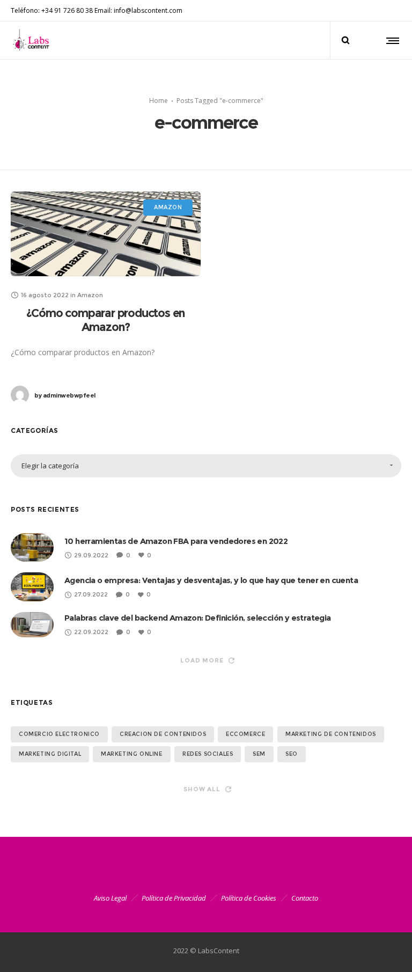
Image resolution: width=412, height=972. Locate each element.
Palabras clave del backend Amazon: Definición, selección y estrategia (197, 618)
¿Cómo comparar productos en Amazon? (106, 320)
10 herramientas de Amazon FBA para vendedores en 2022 (176, 541)
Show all (201, 789)
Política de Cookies (248, 898)
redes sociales (207, 753)
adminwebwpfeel (64, 395)
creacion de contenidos (163, 734)
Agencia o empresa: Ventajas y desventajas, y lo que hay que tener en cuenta (211, 580)
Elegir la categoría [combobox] (50, 465)
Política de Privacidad (174, 898)
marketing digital (50, 753)
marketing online (132, 753)
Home (158, 100)
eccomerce (245, 734)
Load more (201, 660)
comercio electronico (59, 734)
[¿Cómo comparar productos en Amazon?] (106, 234)
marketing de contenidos (330, 734)
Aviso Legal (110, 898)
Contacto (304, 898)
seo (291, 753)
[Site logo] (33, 40)
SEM (259, 753)
